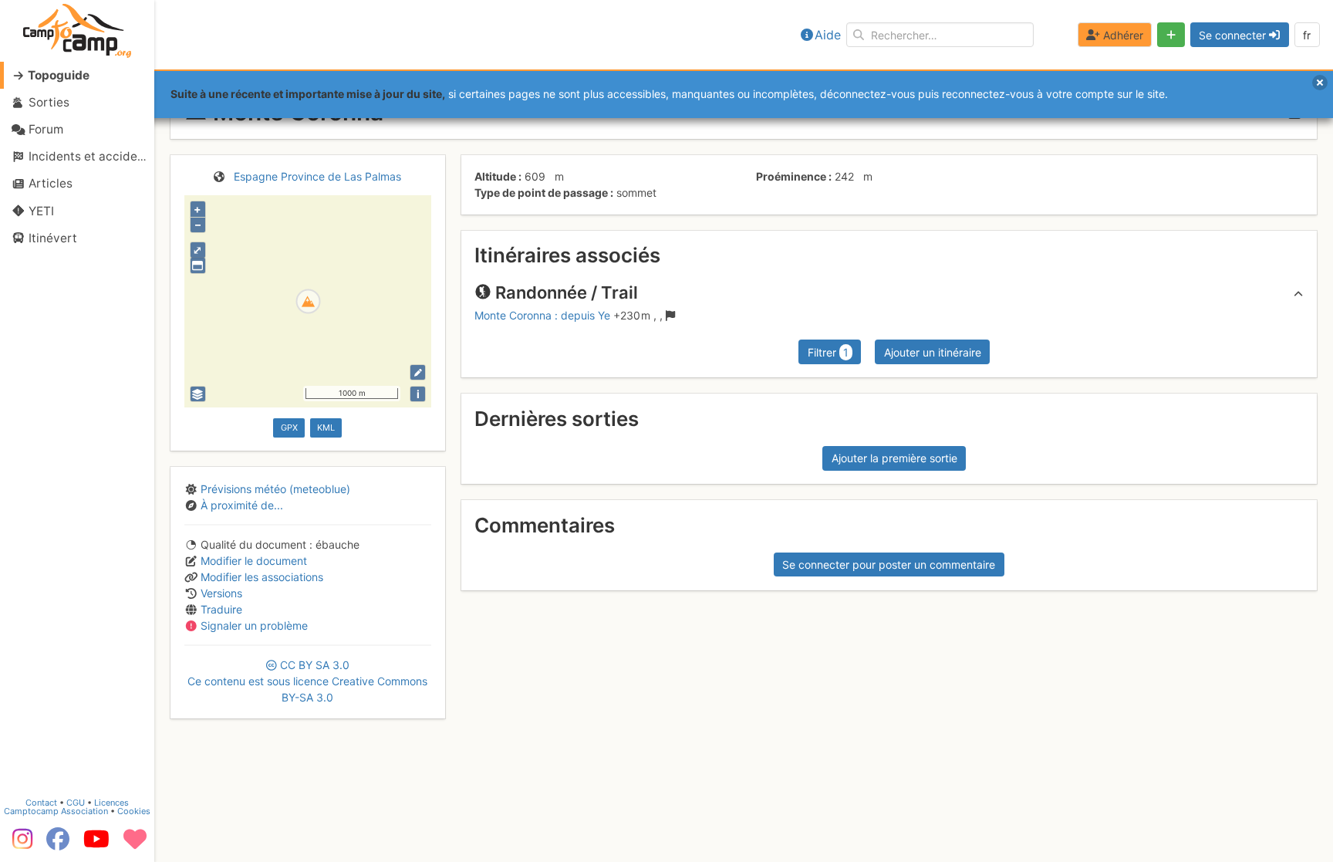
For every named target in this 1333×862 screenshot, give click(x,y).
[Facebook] (57, 844)
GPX (289, 427)
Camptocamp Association (56, 811)
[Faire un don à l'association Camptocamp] (135, 844)
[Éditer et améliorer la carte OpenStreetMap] (417, 372)
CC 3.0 (307, 681)
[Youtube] (96, 844)
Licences (111, 802)
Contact (41, 802)
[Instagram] (19, 844)
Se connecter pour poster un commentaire (888, 564)
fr (1307, 35)
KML (326, 427)
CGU (75, 802)
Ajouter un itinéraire (932, 352)
